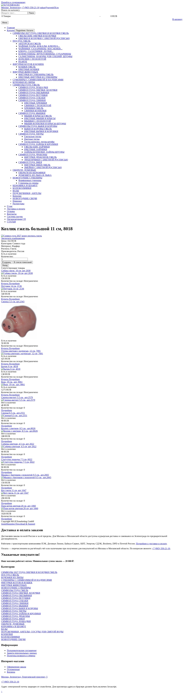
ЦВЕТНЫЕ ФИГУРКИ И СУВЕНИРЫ (37, 77)
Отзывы (11, 211)
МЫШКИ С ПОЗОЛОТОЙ (37, 121)
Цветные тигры (32, 139)
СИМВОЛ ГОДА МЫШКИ (31, 113)
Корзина (11, 672)
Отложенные (13, 669)
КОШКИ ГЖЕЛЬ (27, 67)
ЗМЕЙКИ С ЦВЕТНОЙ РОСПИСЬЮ (43, 167)
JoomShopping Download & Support (18, 524)
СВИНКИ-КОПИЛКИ (35, 110)
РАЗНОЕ (22, 61)
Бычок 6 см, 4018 (9, 366)
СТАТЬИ (11, 221)
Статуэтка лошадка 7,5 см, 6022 (16, 459)
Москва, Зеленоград (11, 7)
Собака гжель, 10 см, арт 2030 (15, 270)
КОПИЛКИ (7, 634)
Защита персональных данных (22, 653)
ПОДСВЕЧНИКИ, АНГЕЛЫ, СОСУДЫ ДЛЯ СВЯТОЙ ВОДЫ (32, 631)
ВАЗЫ (16, 190)
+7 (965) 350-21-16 (30, 7)
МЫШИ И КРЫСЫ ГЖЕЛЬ (38, 116)
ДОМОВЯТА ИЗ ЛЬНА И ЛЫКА (35, 175)
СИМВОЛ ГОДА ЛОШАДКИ (33, 87)
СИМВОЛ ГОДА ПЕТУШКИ (33, 95)
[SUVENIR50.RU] (10, 5)
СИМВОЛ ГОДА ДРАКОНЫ (32, 154)
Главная (11, 27)
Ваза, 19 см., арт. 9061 (12, 382)
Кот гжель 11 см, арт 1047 (13, 490)
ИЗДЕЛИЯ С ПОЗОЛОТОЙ (32, 59)
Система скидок (15, 216)
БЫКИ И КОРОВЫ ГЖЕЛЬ (38, 129)
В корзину (177, 19)
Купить (5, 283)
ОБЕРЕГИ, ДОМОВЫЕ (24, 170)
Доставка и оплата (16, 209)
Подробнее (14, 283)
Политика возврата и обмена (21, 655)
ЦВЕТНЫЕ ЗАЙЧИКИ (35, 149)
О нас (10, 206)
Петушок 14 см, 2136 (11, 286)
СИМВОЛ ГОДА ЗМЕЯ (30, 162)
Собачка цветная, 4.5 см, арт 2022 (17, 444)
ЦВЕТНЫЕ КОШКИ (28, 69)
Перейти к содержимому (13, 2)
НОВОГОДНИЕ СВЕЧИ (25, 198)
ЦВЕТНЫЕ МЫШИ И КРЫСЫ (39, 118)
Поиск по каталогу (10, 10)
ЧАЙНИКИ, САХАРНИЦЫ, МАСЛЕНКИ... (40, 48)
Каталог (11, 30)
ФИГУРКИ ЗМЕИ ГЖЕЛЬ (37, 165)
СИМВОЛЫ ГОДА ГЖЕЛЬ (26, 85)
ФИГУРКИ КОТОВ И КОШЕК (28, 64)
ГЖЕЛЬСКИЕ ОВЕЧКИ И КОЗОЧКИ (37, 36)
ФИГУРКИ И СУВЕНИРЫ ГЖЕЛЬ (35, 74)
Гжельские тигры (32, 136)
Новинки (17, 201)
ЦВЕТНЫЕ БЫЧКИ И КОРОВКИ (41, 131)
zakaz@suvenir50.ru (49, 7)
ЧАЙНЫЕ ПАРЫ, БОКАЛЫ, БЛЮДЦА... (39, 46)
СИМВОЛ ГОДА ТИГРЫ (31, 134)
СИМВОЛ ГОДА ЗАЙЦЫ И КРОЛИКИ (38, 144)
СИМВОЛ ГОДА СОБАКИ (31, 98)
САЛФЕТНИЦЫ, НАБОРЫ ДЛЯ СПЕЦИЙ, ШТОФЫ (45, 56)
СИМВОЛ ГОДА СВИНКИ (32, 100)
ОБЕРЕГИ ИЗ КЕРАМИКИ (31, 172)
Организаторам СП (16, 219)
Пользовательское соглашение (22, 650)
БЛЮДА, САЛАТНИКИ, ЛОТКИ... (35, 51)
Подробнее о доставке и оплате (151, 543)
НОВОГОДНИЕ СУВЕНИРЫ (27, 178)
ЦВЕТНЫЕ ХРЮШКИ (35, 103)
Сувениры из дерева (28, 183)
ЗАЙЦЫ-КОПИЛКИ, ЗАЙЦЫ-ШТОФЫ (44, 152)
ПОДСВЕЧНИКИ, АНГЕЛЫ (27, 193)
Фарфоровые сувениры (29, 180)
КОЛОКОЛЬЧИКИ (22, 188)
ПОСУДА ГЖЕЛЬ (21, 41)
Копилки (17, 196)
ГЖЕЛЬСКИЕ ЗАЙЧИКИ (37, 147)
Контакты (12, 214)
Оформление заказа (16, 667)
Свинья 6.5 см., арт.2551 (13, 413)
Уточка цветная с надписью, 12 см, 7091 (21, 351)
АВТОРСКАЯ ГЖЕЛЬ (29, 43)
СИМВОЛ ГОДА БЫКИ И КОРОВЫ (19, 608)
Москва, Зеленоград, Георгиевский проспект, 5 (24, 677)
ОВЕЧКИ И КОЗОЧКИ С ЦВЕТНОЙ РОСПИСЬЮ (44, 38)
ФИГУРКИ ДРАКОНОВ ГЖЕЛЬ (40, 157)
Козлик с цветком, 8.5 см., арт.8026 (18, 428)
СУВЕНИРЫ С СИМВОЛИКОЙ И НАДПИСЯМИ (38, 79)
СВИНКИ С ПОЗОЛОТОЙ (37, 105)
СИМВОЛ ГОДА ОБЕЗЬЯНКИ (33, 92)
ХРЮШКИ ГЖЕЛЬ (33, 108)
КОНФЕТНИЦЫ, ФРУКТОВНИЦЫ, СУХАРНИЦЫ (44, 54)
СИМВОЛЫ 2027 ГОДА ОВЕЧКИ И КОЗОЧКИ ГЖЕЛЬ (41, 33)
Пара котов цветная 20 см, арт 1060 (18, 506)
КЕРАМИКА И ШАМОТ (25, 185)
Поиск (31, 13)
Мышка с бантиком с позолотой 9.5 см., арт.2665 (25, 475)
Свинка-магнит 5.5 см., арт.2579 (17, 397)
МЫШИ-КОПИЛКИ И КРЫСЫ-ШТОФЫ (45, 123)
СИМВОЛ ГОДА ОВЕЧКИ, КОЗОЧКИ (37, 90)
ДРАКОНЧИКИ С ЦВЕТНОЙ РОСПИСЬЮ (46, 160)
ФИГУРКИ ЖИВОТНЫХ (25, 72)
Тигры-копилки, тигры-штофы (39, 141)
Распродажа (18, 203)
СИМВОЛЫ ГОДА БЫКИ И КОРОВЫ (37, 126)
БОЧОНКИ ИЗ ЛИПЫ (24, 82)
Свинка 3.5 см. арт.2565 (12, 301)
